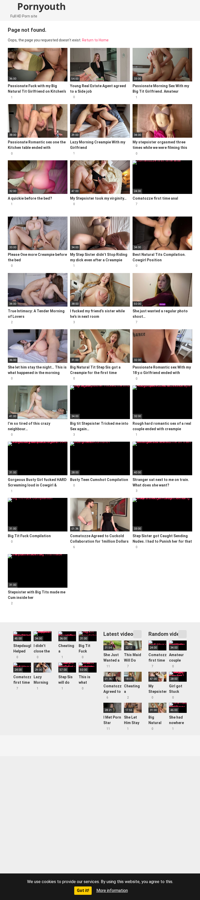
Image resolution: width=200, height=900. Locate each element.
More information (112, 890)
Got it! (83, 890)
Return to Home (95, 40)
